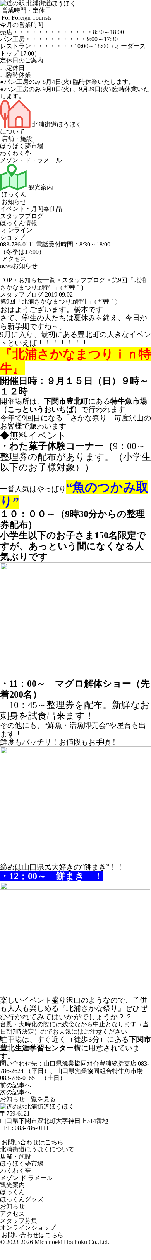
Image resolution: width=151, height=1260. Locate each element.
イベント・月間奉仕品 (31, 208)
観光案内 (40, 187)
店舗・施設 (16, 138)
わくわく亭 (15, 153)
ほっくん (13, 194)
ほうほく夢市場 (21, 145)
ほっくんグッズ (21, 1199)
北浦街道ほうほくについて (37, 1149)
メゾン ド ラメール (26, 1178)
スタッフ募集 (18, 1220)
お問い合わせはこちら (31, 1142)
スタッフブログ (21, 216)
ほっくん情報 (18, 223)
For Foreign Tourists (25, 17)
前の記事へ (15, 1085)
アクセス (13, 258)
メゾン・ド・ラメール (31, 160)
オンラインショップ (16, 233)
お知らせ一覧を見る (28, 1099)
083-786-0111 (32, 1128)
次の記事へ (15, 1092)
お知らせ (13, 201)
